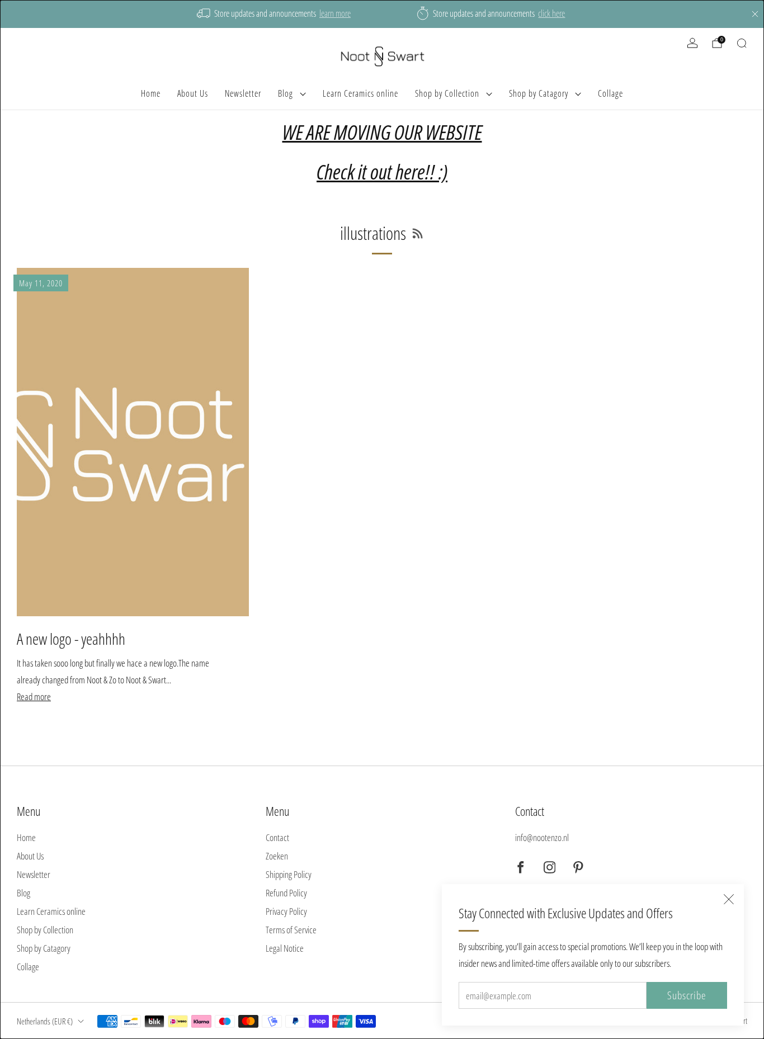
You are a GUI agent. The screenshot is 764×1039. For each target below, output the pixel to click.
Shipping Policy (289, 874)
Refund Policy (286, 892)
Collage (610, 93)
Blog (285, 93)
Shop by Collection (447, 93)
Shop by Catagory (538, 93)
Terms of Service (291, 929)
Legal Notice (285, 948)
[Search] (741, 43)
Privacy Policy (286, 911)
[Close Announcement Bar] (755, 14)
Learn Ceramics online (360, 93)
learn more (335, 13)
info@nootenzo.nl (542, 837)
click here (551, 13)
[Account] (692, 43)
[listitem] (274, 14)
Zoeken (277, 855)
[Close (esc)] (729, 899)
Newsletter (243, 93)
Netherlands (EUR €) (45, 1021)
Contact (277, 837)
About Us (192, 93)
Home (151, 93)
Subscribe (686, 995)
